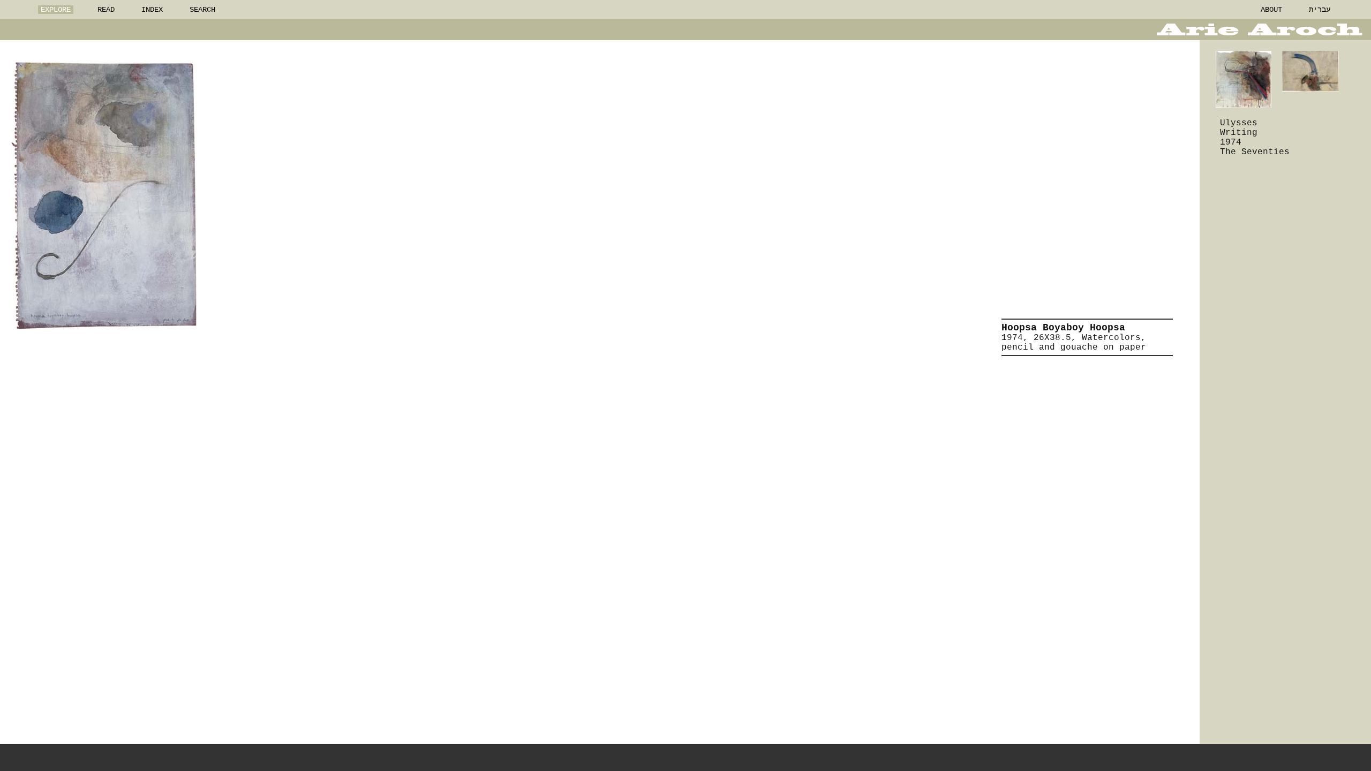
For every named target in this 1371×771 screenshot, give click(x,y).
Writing (1238, 133)
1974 (1230, 142)
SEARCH (202, 9)
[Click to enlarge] (104, 195)
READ (106, 9)
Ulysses (1238, 123)
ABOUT (1271, 9)
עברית (1319, 9)
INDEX (152, 9)
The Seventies (1255, 152)
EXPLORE (56, 9)
